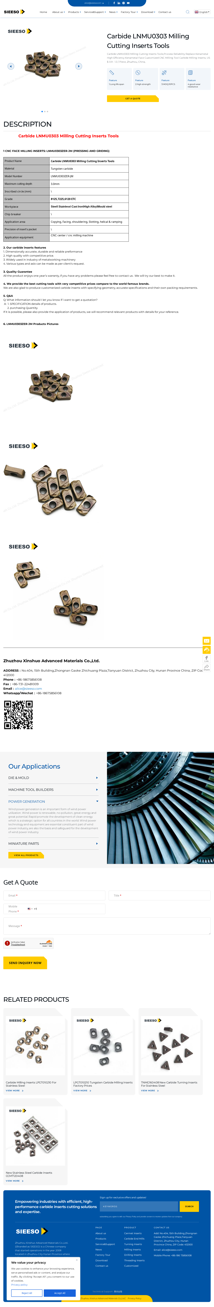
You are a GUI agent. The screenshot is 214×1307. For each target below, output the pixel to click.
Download (147, 12)
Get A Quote (132, 98)
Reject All (27, 1293)
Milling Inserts (132, 1249)
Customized (131, 1265)
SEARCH (189, 1206)
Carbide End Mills (134, 1238)
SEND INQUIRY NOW (25, 963)
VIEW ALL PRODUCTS (26, 855)
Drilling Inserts (133, 1254)
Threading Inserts (134, 1260)
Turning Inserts (133, 1244)
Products (73, 12)
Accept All (59, 1293)
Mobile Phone (14, 909)
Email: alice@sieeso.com (168, 1249)
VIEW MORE (13, 1090)
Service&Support (94, 12)
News (112, 12)
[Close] (77, 1260)
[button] (42, 111)
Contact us (164, 12)
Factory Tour (128, 12)
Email (13, 895)
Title (117, 895)
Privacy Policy (134, 1298)
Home (43, 12)
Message (15, 926)
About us (57, 12)
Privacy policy (19, 1284)
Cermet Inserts (133, 1233)
